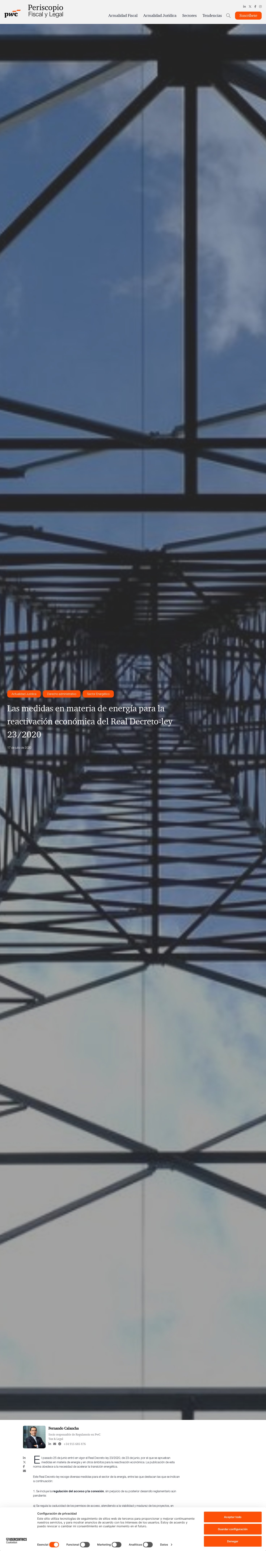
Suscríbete (248, 15)
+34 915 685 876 (74, 1444)
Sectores (189, 15)
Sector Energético (98, 694)
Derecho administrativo (61, 694)
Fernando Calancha (63, 1428)
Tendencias (212, 15)
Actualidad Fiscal (123, 15)
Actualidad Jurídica (159, 15)
